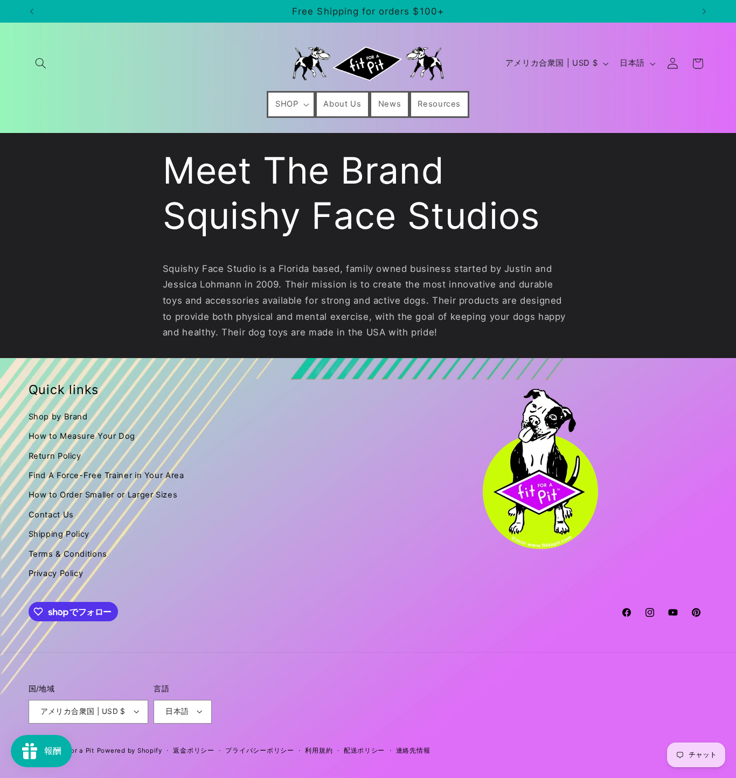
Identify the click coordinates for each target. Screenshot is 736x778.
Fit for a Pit (75, 750)
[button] (41, 63)
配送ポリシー (364, 750)
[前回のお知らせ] (32, 11)
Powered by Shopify (129, 750)
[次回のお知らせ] (704, 11)
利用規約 (318, 750)
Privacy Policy (56, 573)
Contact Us (51, 515)
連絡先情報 (413, 750)
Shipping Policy (59, 534)
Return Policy (55, 456)
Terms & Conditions (68, 554)
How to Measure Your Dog (82, 436)
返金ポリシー (193, 750)
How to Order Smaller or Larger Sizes (103, 495)
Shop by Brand (58, 417)
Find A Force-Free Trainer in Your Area (106, 475)
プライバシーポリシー (259, 750)
